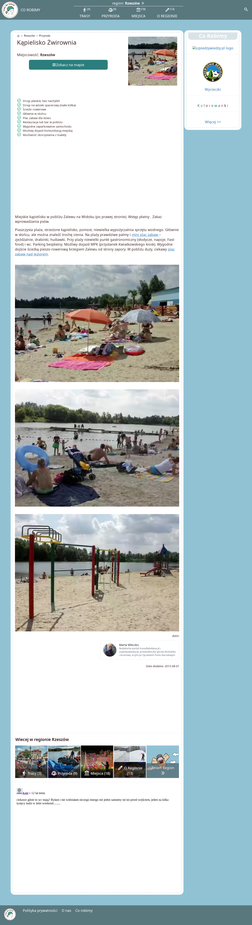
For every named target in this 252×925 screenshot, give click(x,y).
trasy (85, 12)
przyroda (111, 12)
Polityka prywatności (40, 910)
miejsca (138, 12)
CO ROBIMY (30, 9)
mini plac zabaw (145, 234)
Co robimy (84, 910)
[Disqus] (97, 835)
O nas (66, 910)
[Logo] (9, 10)
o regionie (167, 12)
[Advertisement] (97, 180)
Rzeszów (29, 35)
